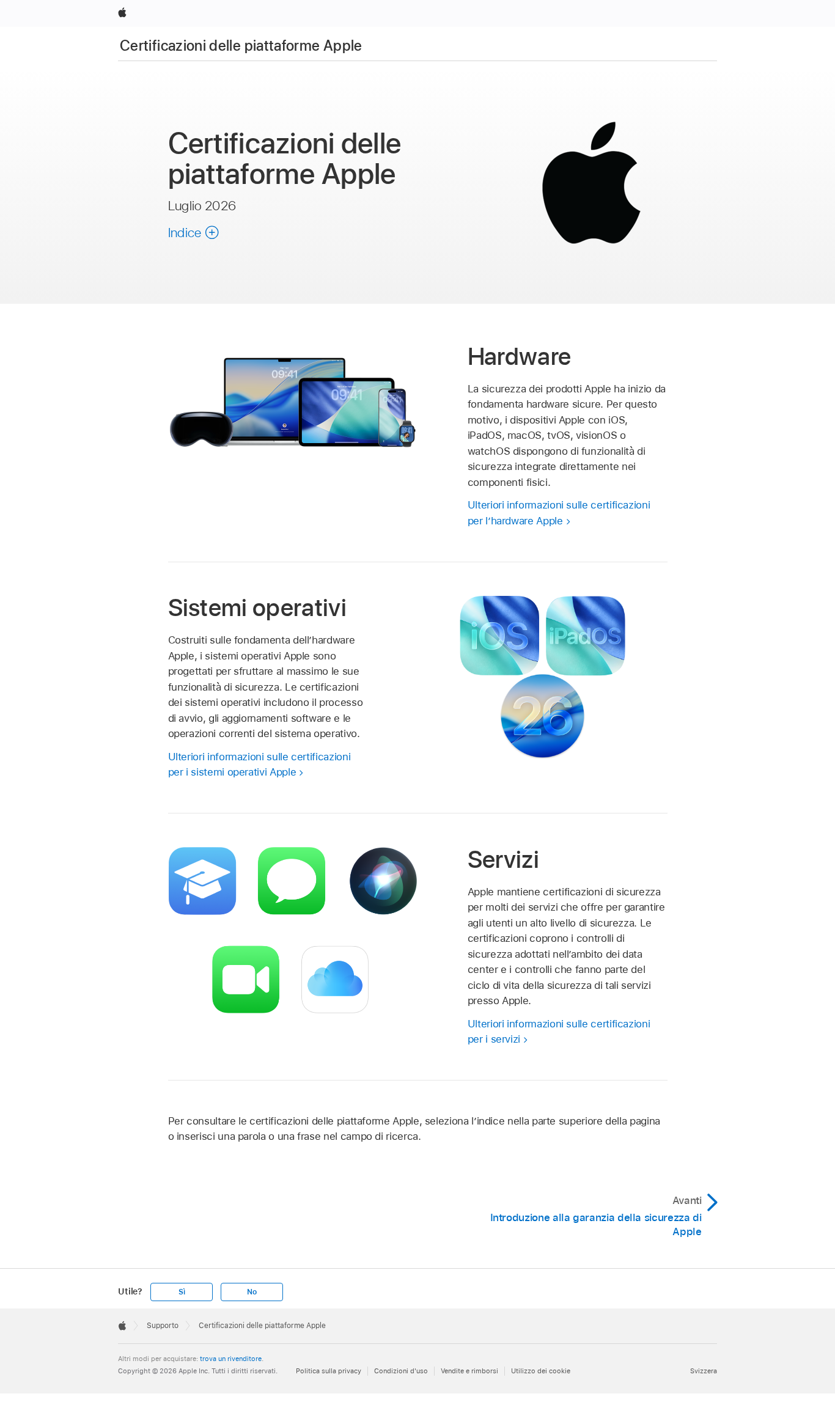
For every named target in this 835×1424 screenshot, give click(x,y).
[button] (193, 232)
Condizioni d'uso (401, 1371)
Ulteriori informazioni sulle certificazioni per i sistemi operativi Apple (259, 765)
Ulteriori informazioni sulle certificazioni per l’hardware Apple (559, 513)
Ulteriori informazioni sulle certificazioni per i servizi (559, 1032)
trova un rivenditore (231, 1358)
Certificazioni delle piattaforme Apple (241, 45)
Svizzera (703, 1371)
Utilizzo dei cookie (540, 1371)
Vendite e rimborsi (469, 1371)
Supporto (162, 1325)
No (252, 1292)
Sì (181, 1292)
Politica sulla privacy (328, 1371)
